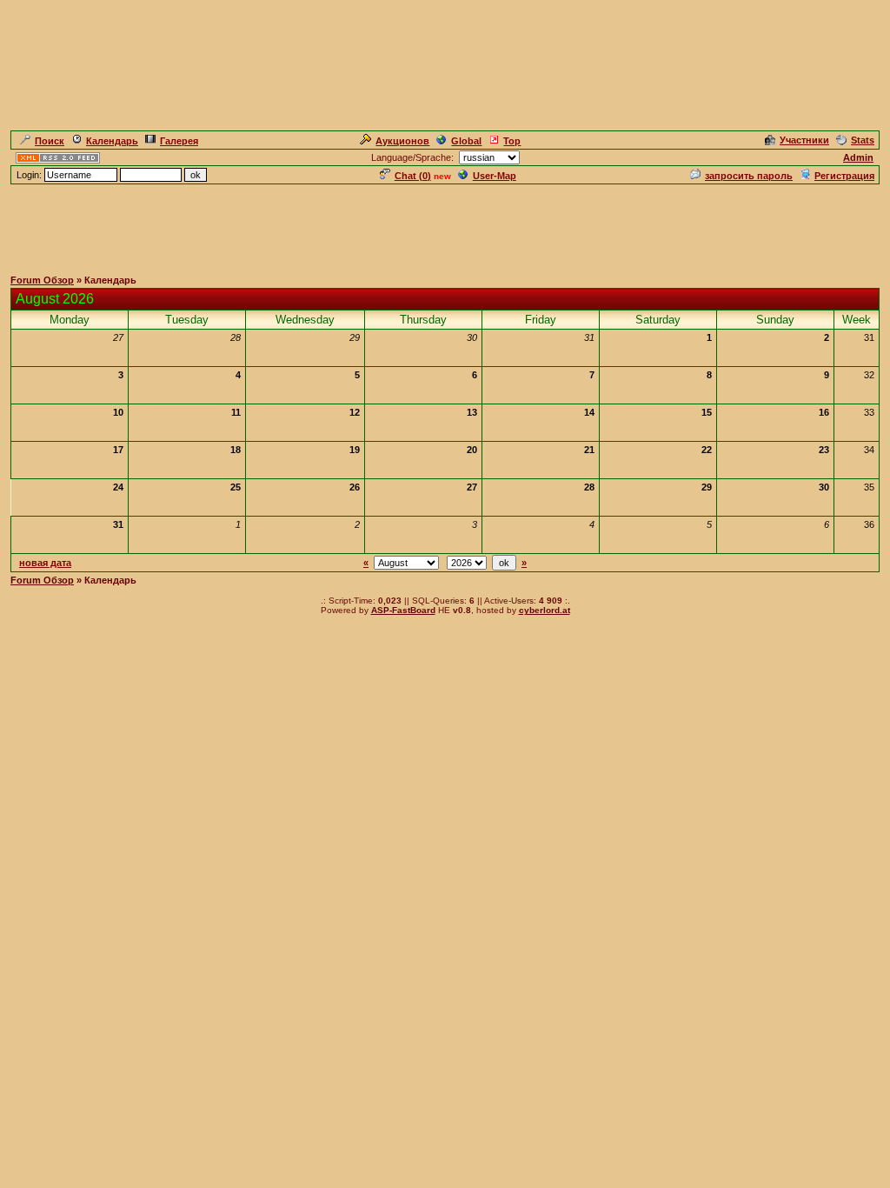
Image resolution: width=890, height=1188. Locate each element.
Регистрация (844, 175)
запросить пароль (749, 175)
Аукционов (402, 141)
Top (512, 141)
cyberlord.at (544, 610)
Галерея (179, 141)
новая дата (45, 562)
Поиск (49, 141)
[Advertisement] (445, 225)
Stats (862, 140)
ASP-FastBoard (403, 610)
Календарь (112, 141)
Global (466, 141)
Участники (804, 140)
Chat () (413, 175)
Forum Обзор (42, 280)
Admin (858, 157)
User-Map (494, 175)
